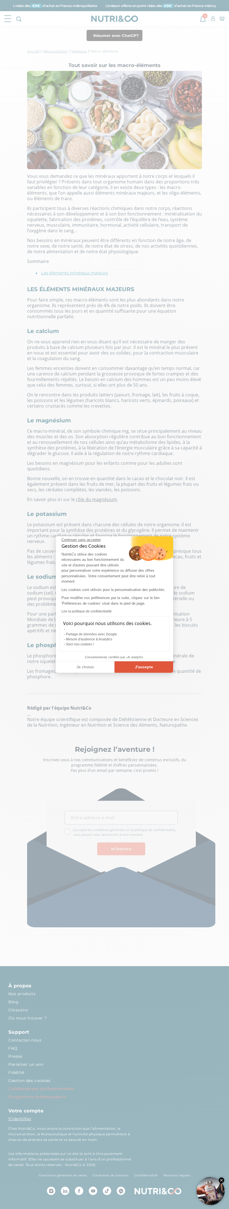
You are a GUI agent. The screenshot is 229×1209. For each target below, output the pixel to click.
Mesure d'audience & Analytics (89, 639)
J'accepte (144, 667)
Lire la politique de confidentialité (86, 611)
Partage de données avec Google (91, 634)
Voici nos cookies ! (80, 644)
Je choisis (85, 667)
